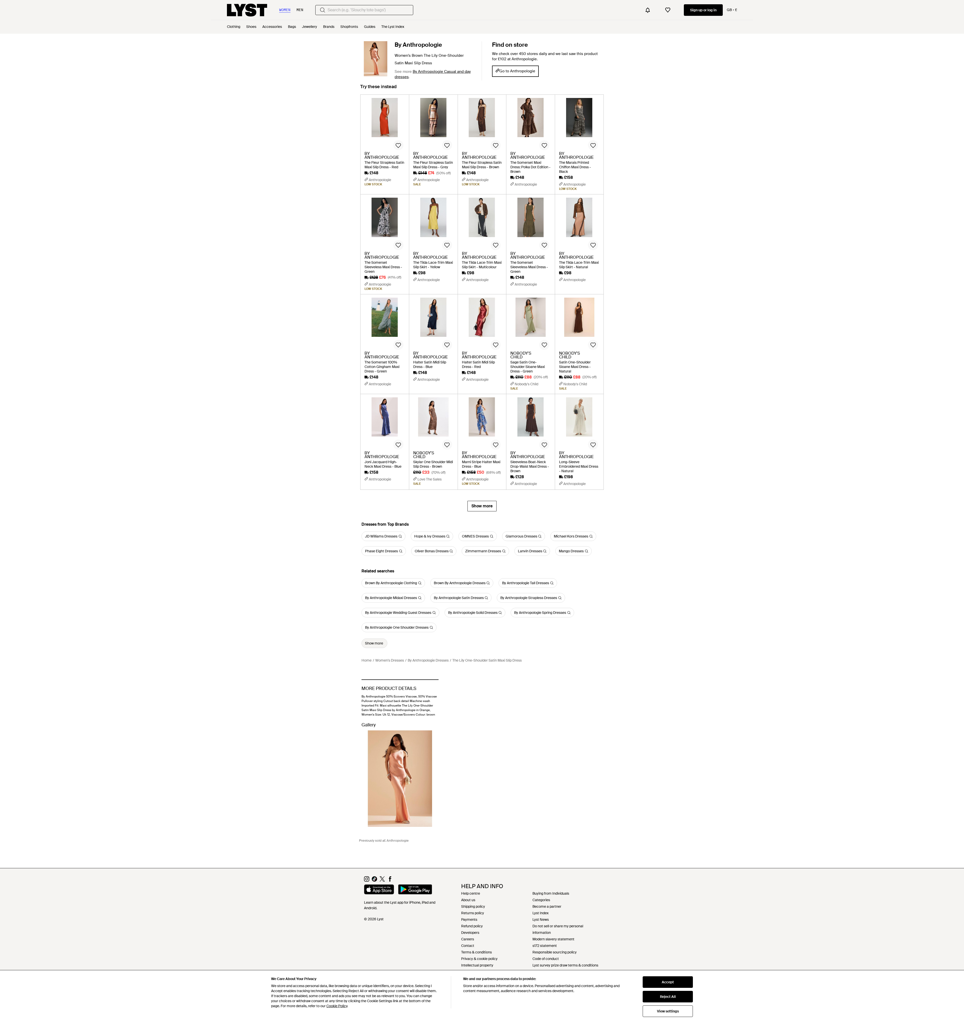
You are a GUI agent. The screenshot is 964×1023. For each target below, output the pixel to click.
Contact (467, 945)
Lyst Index (540, 913)
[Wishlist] (668, 10)
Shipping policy (473, 906)
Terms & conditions (476, 952)
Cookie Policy (336, 1006)
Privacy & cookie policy (479, 958)
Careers (467, 939)
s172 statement (544, 945)
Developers (470, 932)
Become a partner (546, 906)
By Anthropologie (418, 44)
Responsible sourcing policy (554, 952)
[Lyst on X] (382, 880)
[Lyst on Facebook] (390, 880)
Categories (541, 900)
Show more (482, 506)
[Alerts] (648, 10)
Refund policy (472, 926)
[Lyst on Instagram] (366, 880)
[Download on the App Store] (379, 890)
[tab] (378, 89)
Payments (469, 919)
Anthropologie (398, 840)
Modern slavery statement (553, 939)
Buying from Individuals (550, 893)
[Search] (323, 10)
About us (468, 900)
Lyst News (540, 919)
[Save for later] (398, 145)
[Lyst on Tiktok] (374, 880)
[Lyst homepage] (247, 10)
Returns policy (472, 913)
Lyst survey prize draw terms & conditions (565, 965)
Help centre (470, 893)
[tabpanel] (482, 302)
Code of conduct (545, 958)
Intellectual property (477, 965)
